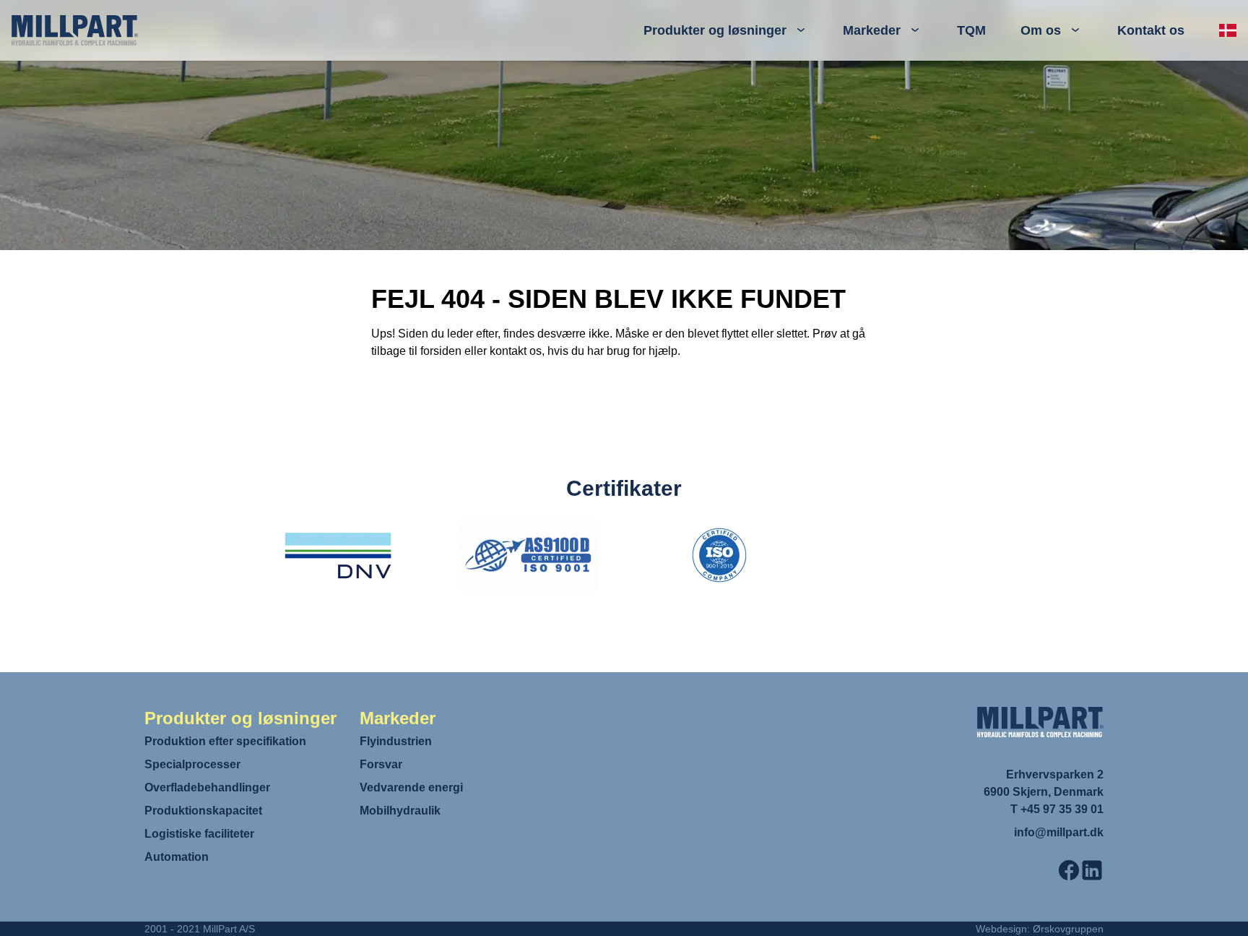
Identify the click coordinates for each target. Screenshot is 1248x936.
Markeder (872, 30)
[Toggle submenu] (801, 30)
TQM (971, 30)
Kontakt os (1150, 30)
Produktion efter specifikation (225, 741)
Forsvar (381, 764)
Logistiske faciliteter (199, 834)
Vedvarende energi (411, 787)
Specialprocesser (192, 764)
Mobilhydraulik (400, 810)
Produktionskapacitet (203, 810)
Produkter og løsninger (715, 30)
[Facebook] (1068, 870)
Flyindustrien (396, 741)
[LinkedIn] (1092, 870)
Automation (176, 857)
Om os (1040, 30)
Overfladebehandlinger (207, 787)
